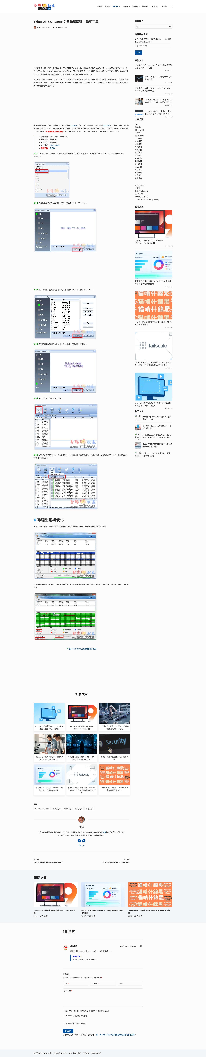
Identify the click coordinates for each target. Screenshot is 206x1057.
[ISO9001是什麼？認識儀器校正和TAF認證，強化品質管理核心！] (139, 101)
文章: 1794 (81, 845)
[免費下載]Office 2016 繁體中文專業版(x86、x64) (157, 418)
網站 (121, 984)
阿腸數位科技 (96, 1053)
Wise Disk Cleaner (42, 809)
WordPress (139, 136)
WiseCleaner (55, 145)
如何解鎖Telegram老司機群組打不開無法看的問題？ (157, 427)
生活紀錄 (138, 158)
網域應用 (138, 164)
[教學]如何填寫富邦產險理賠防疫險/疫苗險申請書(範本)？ (157, 445)
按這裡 (52, 148)
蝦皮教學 (107, 6)
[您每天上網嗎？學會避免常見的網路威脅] (139, 78)
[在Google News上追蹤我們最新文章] (81, 648)
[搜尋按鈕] (170, 26)
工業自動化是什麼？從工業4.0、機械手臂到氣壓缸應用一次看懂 (153, 66)
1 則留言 (66, 27)
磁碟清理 (56, 809)
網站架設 (135, 6)
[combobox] (151, 26)
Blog (137, 124)
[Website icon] (83, 840)
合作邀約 (164, 6)
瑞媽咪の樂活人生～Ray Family (147, 199)
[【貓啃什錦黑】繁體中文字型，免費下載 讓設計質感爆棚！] (153, 305)
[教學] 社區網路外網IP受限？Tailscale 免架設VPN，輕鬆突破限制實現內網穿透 (82, 790)
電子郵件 (96, 984)
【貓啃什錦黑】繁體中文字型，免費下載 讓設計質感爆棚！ (153, 323)
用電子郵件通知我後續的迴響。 (77, 1016)
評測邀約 (138, 178)
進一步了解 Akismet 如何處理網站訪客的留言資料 (115, 1035)
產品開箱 (145, 6)
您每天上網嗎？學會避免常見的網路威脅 (158, 78)
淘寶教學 (99, 6)
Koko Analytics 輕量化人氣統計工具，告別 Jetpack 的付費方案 (158, 112)
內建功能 (106, 125)
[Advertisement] (81, 48)
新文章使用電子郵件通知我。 (76, 1023)
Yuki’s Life (139, 194)
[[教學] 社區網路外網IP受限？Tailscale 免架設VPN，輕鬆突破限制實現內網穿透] (153, 346)
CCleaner (73, 125)
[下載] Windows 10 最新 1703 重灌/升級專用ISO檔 (157, 454)
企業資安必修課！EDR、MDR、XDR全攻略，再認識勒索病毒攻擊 (152, 89)
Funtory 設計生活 (141, 196)
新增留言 (68, 991)
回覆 (141, 946)
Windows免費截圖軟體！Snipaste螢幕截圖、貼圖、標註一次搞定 (153, 404)
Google (138, 127)
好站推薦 (138, 141)
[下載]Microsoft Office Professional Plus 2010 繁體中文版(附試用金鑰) (157, 436)
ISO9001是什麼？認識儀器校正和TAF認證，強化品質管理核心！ (158, 101)
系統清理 (78, 809)
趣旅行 (137, 188)
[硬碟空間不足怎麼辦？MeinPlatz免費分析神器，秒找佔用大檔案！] (153, 265)
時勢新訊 (138, 150)
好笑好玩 (138, 144)
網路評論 (138, 170)
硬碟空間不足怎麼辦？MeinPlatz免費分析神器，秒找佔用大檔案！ (153, 282)
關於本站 (154, 6)
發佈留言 (68, 1031)
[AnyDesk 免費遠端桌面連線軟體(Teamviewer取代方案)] (153, 224)
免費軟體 (115, 6)
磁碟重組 (67, 809)
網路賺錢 (138, 172)
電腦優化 (89, 809)
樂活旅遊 (138, 153)
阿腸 (104, 832)
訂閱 (138, 52)
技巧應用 (125, 6)
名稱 (66, 984)
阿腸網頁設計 (140, 185)
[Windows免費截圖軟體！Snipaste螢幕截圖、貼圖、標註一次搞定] (153, 387)
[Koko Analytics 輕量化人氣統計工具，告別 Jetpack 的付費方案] (139, 113)
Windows (138, 133)
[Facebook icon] (79, 840)
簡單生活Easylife (141, 191)
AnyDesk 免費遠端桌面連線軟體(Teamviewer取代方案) (149, 241)
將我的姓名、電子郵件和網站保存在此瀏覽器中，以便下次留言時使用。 (87, 1011)
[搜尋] (171, 6)
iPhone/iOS (139, 130)
